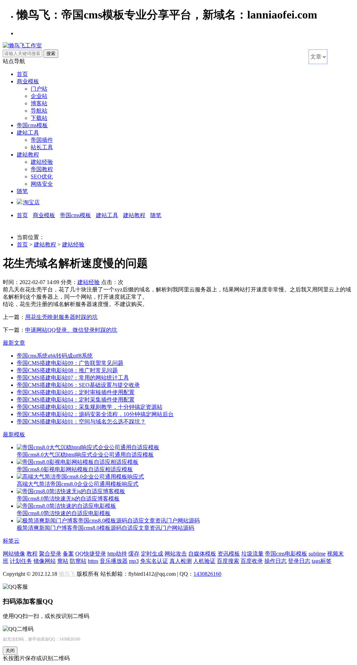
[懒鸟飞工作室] (22, 45)
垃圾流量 (252, 554)
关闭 (10, 650)
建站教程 (28, 155)
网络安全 (42, 184)
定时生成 (152, 554)
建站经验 (42, 162)
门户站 (39, 89)
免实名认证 (154, 561)
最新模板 (14, 434)
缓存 (133, 554)
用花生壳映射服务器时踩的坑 (61, 317)
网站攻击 (176, 554)
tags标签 (322, 561)
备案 (68, 554)
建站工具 (28, 133)
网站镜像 (14, 554)
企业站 (39, 96)
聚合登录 (50, 554)
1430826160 (207, 574)
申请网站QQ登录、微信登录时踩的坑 (71, 330)
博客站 (39, 103)
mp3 (134, 561)
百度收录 (252, 561)
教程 (32, 554)
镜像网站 (44, 561)
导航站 (39, 111)
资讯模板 (229, 554)
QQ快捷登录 (90, 554)
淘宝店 (31, 202)
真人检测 (180, 561)
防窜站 (78, 561)
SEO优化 (42, 176)
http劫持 (117, 554)
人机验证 (204, 561)
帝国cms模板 (32, 125)
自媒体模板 (202, 554)
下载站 (39, 118)
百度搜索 (228, 561)
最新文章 (14, 343)
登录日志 (299, 561)
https (93, 561)
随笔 (22, 191)
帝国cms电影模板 (286, 554)
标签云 (11, 541)
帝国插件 (42, 140)
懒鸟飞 (67, 574)
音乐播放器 (114, 561)
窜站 (62, 561)
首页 (22, 74)
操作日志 (275, 561)
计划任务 (21, 561)
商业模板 (28, 81)
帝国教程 (42, 169)
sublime (317, 554)
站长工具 (42, 147)
